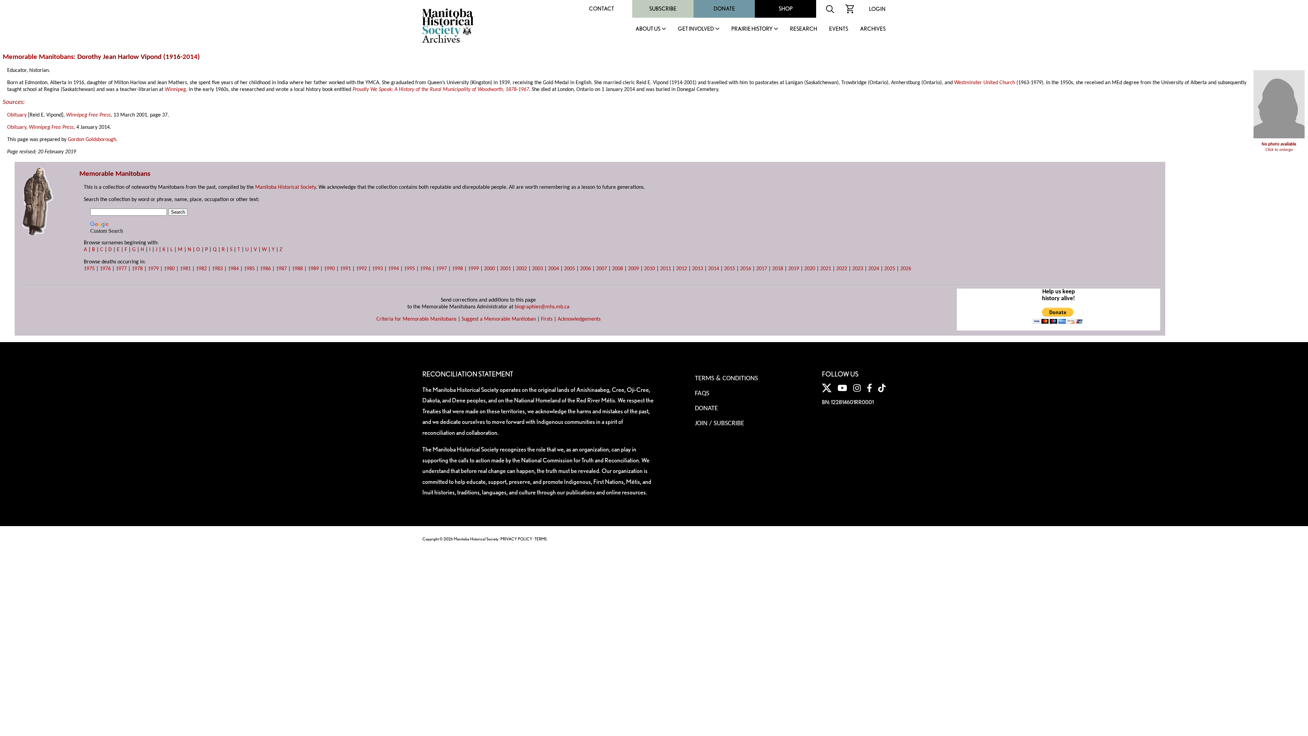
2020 (809, 269)
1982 (201, 269)
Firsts (546, 319)
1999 (473, 269)
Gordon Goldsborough (92, 139)
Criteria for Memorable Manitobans (416, 319)
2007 (601, 269)
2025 (889, 269)
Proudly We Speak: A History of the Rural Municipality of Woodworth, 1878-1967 (441, 89)
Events (838, 29)
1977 (121, 269)
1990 (329, 269)
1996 (425, 269)
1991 (345, 269)
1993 (377, 269)
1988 (297, 269)
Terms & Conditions (726, 378)
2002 (521, 269)
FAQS (702, 393)
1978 (137, 269)
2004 (553, 269)
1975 (89, 269)
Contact (601, 8)
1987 (281, 269)
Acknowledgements (579, 319)
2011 (665, 269)
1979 (153, 269)
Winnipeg (175, 89)
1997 (441, 269)
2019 (793, 269)
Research (803, 29)
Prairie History (752, 29)
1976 (105, 269)
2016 (745, 269)
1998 (457, 269)
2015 (729, 269)
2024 (873, 269)
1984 (233, 269)
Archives (873, 29)
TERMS (540, 538)
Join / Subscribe (719, 423)
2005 (569, 269)
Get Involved (696, 29)
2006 (585, 269)
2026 (905, 269)
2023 (857, 269)
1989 (313, 269)
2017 (761, 269)
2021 (825, 269)
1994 (393, 269)
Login (877, 9)
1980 (169, 269)
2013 (697, 269)
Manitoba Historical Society (285, 187)
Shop (786, 8)
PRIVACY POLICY (516, 538)
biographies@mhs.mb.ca (542, 307)
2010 (649, 269)
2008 (617, 269)
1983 (217, 269)
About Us (648, 29)
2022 (841, 269)
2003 (537, 269)
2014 (190, 57)
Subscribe (662, 8)
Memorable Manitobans (38, 57)
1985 (249, 269)
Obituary (17, 115)
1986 (265, 269)
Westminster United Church (984, 83)
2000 (489, 269)
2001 (505, 269)
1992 (361, 269)
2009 (633, 269)
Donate (724, 8)
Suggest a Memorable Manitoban (499, 319)
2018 (777, 269)
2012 (681, 269)
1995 (409, 269)
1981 (185, 269)
